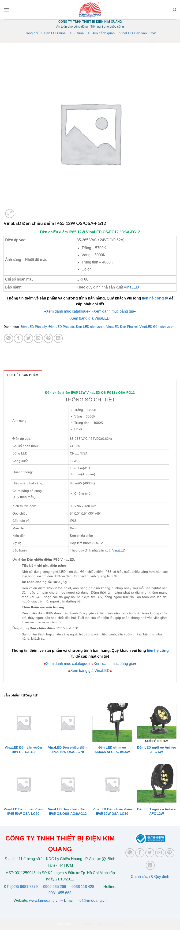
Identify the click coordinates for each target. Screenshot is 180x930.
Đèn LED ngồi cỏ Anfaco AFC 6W (156, 750)
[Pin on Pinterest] (48, 338)
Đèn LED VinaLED (58, 33)
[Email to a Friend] (38, 338)
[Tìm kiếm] (174, 9)
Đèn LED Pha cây (34, 326)
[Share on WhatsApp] (8, 338)
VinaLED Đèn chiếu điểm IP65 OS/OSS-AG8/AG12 (67, 811)
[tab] (23, 375)
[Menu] (6, 9)
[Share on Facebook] (18, 338)
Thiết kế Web (105, 924)
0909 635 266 (54, 887)
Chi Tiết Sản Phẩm (22, 375)
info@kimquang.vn (91, 900)
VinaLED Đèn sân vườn (137, 33)
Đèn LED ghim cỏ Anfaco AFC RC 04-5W (112, 750)
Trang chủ (31, 33)
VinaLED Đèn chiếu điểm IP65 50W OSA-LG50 (23, 811)
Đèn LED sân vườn (90, 326)
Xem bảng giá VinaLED (90, 318)
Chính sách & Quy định (150, 877)
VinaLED (94, 232)
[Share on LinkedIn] (58, 338)
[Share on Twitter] (28, 338)
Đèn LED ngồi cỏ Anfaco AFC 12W (156, 811)
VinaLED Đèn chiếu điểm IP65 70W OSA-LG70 (67, 750)
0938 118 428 (82, 887)
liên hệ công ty (155, 298)
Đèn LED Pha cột (61, 326)
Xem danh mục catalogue (67, 311)
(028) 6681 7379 (24, 887)
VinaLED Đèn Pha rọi (122, 326)
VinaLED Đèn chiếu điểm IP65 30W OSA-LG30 (112, 811)
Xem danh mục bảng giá (113, 311)
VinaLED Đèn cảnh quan (96, 33)
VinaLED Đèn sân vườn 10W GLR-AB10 (23, 750)
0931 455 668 (60, 893)
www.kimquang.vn (44, 900)
